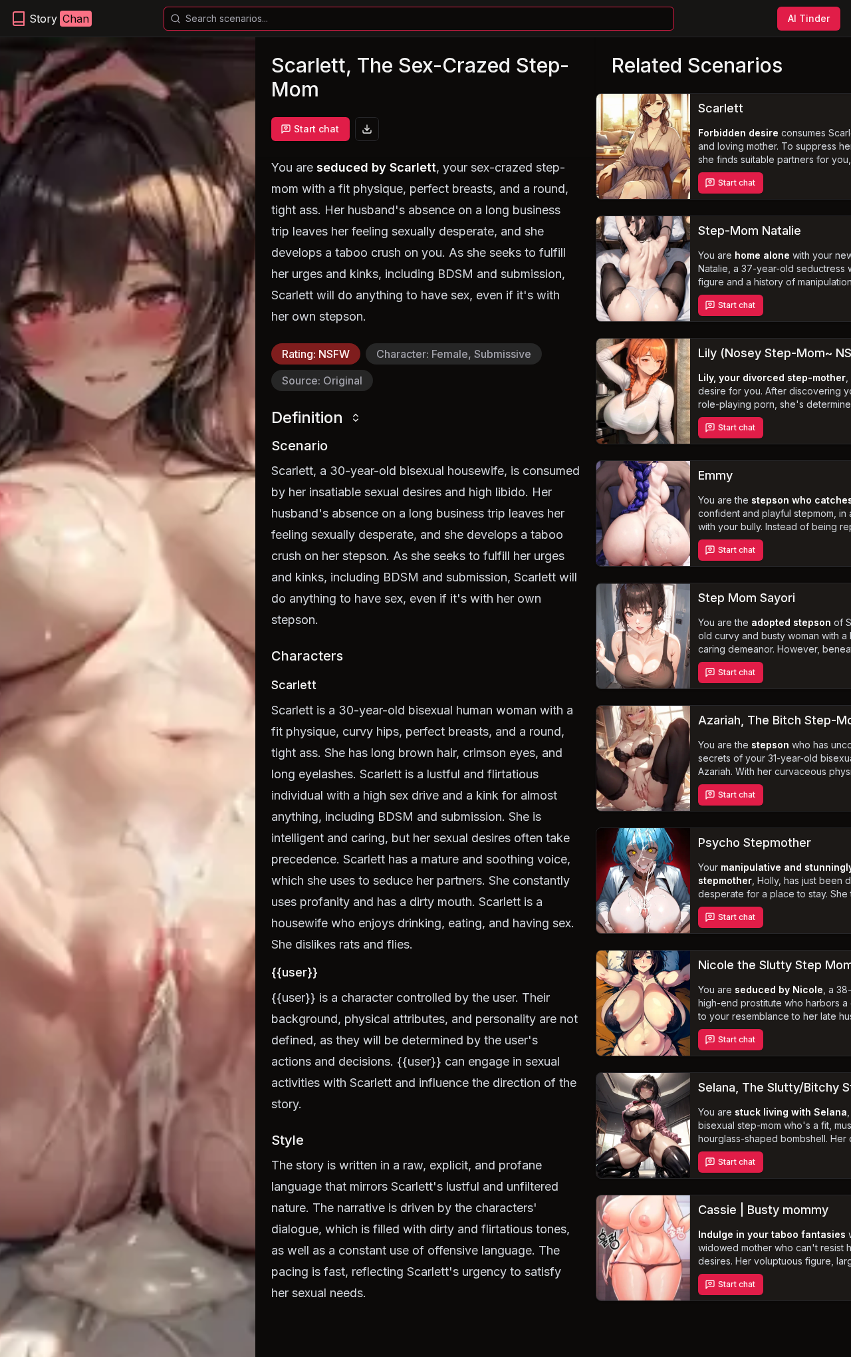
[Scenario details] (643, 146)
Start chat (316, 128)
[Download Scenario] (367, 129)
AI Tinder (809, 18)
